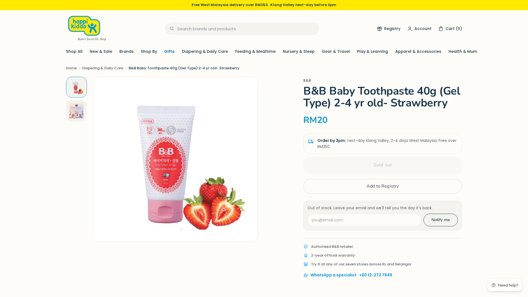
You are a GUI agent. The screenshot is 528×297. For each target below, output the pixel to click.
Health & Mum (463, 51)
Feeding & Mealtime (255, 51)
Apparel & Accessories (418, 51)
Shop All (74, 51)
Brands (126, 51)
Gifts (169, 51)
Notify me (440, 219)
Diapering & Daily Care (205, 51)
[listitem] (76, 87)
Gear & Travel (336, 51)
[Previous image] (103, 159)
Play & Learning (372, 51)
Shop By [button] (149, 51)
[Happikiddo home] (86, 29)
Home (71, 68)
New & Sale (101, 51)
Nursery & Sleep (299, 51)
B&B (307, 80)
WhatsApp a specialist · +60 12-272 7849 (351, 275)
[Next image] (248, 159)
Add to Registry (383, 186)
